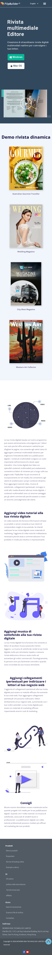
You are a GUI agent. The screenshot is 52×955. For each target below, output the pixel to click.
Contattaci (10, 918)
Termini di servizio (13, 890)
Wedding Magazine (26, 251)
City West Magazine (26, 309)
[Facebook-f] (24, 952)
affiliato (9, 895)
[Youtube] (27, 952)
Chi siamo (10, 879)
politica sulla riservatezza (15, 884)
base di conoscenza (13, 907)
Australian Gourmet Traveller (26, 194)
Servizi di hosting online (15, 862)
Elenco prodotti (12, 851)
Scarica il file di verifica (14, 913)
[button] (44, 3)
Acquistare (10, 856)
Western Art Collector (26, 367)
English (33, 4)
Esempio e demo (12, 867)
